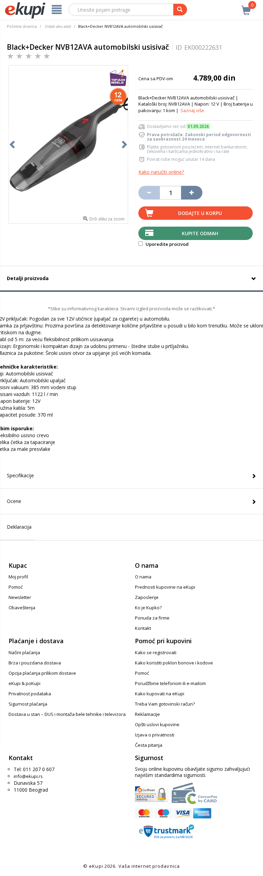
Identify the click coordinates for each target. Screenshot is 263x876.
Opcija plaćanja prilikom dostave (42, 673)
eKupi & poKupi (24, 683)
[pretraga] (180, 9)
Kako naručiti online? (161, 172)
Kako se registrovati (155, 652)
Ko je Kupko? (148, 607)
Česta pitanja (148, 745)
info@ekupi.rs (28, 776)
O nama (143, 577)
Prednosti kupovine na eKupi (165, 587)
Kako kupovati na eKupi (159, 694)
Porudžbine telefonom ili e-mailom (170, 683)
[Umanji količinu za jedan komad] (149, 193)
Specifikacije (20, 475)
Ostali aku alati (58, 26)
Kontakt (143, 628)
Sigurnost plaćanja (28, 704)
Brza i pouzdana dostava (35, 663)
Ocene (14, 501)
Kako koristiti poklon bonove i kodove (174, 663)
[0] (246, 6)
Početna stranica (22, 26)
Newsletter (20, 597)
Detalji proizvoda (28, 278)
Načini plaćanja (24, 652)
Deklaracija (19, 527)
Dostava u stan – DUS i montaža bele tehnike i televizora (67, 714)
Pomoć (16, 587)
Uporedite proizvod (167, 244)
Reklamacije (147, 714)
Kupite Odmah (200, 233)
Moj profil (18, 577)
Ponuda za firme (152, 618)
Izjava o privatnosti (154, 735)
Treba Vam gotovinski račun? (165, 704)
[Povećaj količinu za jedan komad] (191, 193)
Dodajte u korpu (200, 213)
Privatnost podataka (30, 694)
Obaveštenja (22, 607)
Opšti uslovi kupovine (157, 724)
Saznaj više (192, 110)
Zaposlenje (147, 597)
